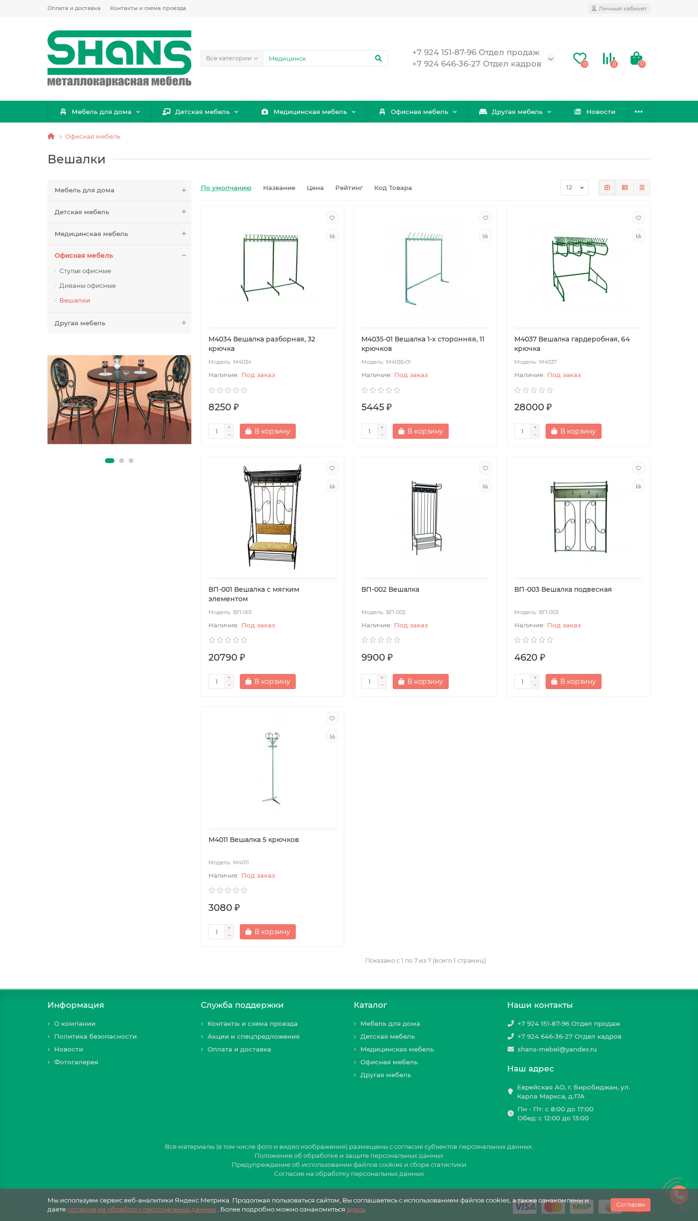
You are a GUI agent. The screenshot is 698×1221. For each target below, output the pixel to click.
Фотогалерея (76, 1062)
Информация (75, 1005)
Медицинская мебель (310, 111)
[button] (109, 460)
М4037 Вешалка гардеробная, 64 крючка (572, 344)
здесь (356, 1209)
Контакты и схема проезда (148, 8)
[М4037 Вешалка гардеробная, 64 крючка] (578, 267)
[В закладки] (332, 217)
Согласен (630, 1204)
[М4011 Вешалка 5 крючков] (272, 768)
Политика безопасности (95, 1036)
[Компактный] (642, 188)
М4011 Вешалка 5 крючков (253, 839)
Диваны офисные (87, 285)
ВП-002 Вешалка (390, 589)
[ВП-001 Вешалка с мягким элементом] (272, 518)
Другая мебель (517, 111)
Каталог (370, 1005)
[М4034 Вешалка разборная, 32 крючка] (272, 267)
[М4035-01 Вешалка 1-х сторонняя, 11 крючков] (425, 267)
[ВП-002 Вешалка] (425, 518)
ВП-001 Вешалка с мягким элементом (253, 594)
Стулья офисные (85, 270)
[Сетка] (607, 188)
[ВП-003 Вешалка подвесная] (578, 518)
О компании (74, 1023)
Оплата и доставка (74, 8)
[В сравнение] (332, 235)
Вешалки (74, 300)
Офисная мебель (419, 111)
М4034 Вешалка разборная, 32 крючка (261, 344)
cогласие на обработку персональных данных (141, 1209)
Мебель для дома (102, 111)
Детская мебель (202, 111)
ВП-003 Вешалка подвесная (563, 589)
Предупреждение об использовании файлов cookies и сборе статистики (349, 1164)
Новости (600, 111)
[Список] (625, 188)
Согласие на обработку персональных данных (349, 1173)
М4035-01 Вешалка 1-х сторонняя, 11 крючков (422, 344)
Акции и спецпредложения (254, 1036)
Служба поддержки (242, 1005)
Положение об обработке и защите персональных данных (349, 1155)
